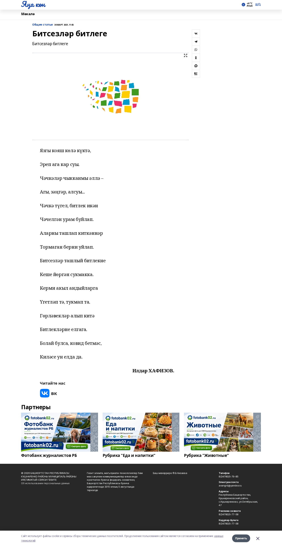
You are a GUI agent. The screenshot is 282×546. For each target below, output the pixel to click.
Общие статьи (42, 24)
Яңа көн (33, 4)
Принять (241, 538)
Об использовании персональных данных (45, 483)
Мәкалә (28, 14)
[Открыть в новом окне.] (48, 393)
